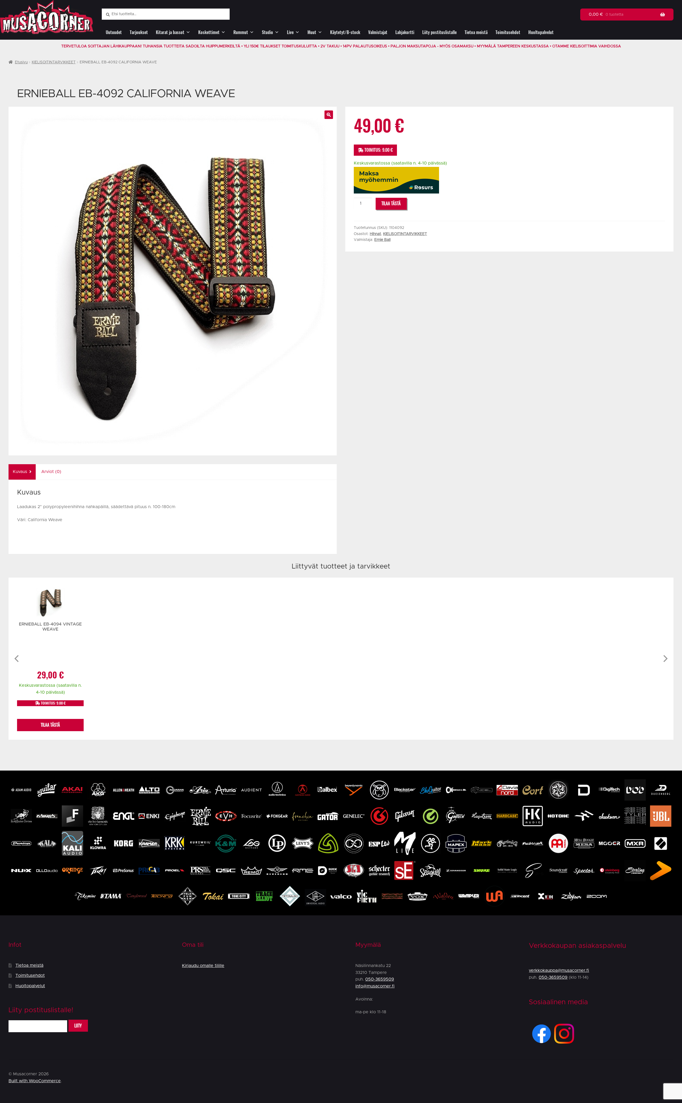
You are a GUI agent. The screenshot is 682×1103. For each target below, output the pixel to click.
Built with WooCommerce (35, 1081)
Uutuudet (114, 32)
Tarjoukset (139, 32)
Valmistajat (377, 32)
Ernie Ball (382, 240)
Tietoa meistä (476, 32)
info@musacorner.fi (375, 986)
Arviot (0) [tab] (51, 472)
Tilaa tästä (391, 203)
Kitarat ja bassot (170, 32)
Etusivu (21, 62)
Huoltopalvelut (541, 32)
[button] (328, 114)
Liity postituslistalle (439, 32)
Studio (267, 32)
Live (290, 32)
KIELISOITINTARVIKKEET (54, 62)
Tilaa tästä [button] (50, 725)
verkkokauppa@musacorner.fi (559, 970)
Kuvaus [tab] (20, 472)
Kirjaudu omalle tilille (203, 966)
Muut (311, 32)
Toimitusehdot (508, 32)
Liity (78, 1025)
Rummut (240, 32)
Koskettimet (209, 32)
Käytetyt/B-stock (345, 32)
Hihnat (375, 234)
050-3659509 (379, 979)
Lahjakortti (404, 32)
